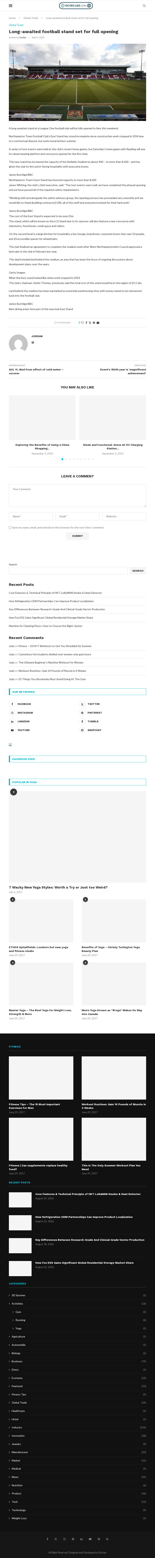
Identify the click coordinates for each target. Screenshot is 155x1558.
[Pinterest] (73, 1539)
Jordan (22, 37)
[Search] (144, 5)
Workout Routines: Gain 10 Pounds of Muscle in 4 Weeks (52, 670)
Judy (11, 646)
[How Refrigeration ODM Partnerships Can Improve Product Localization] (20, 1222)
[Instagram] (64, 1539)
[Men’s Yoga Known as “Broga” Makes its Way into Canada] (114, 984)
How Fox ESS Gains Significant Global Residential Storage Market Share (51, 617)
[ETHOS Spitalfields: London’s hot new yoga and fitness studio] (41, 920)
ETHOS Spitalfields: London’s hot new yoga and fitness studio (38, 949)
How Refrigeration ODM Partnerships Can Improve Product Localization (51, 601)
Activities (79, 1303)
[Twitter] (55, 1539)
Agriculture (79, 1336)
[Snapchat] (99, 1539)
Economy (79, 1378)
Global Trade (30, 17)
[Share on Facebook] (86, 322)
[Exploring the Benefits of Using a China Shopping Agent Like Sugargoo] (42, 417)
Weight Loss (79, 1518)
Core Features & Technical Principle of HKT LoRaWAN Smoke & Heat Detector (55, 592)
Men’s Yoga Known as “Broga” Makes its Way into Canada (112, 1012)
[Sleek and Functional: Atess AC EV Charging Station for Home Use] (112, 417)
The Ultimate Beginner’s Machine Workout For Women (51, 662)
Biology (79, 1353)
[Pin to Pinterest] (94, 322)
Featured (79, 1386)
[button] (14, 427)
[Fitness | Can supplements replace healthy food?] (41, 1139)
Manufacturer (79, 1452)
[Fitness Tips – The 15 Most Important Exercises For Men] (41, 1077)
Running (81, 1320)
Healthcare (79, 1410)
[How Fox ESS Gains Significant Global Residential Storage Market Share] (20, 1268)
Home (12, 17)
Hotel (79, 1419)
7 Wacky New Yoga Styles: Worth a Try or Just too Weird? (58, 887)
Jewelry (79, 1444)
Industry (79, 1427)
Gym (81, 1311)
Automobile (79, 1344)
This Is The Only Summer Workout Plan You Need (111, 1167)
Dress (79, 1369)
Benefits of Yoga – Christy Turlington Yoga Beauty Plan (111, 949)
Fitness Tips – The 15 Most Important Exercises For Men (34, 1106)
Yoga (81, 1328)
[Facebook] (47, 1539)
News (79, 1477)
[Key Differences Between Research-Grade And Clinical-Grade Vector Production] (20, 1245)
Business (79, 1361)
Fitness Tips (79, 1394)
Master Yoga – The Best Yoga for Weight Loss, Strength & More (40, 1012)
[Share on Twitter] (90, 322)
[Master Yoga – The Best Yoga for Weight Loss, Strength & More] (41, 984)
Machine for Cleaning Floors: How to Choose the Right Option (45, 625)
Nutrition (79, 1485)
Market (79, 1460)
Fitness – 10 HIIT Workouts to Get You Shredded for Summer (55, 646)
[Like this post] (82, 322)
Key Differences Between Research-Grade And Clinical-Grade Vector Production (57, 609)
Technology (79, 1510)
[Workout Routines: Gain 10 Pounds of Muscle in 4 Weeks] (114, 1077)
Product (79, 1493)
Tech (79, 1501)
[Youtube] (90, 1539)
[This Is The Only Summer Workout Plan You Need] (114, 1139)
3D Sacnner (79, 1295)
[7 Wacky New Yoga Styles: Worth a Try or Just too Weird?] (77, 837)
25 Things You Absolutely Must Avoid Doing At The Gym (52, 679)
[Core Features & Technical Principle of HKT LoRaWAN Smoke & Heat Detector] (20, 1199)
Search (13, 564)
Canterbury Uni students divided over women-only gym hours (55, 654)
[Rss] (107, 1539)
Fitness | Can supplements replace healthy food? (38, 1167)
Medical (79, 1468)
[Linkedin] (81, 1539)
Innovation (79, 1435)
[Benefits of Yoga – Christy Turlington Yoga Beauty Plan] (114, 920)
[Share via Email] (98, 322)
